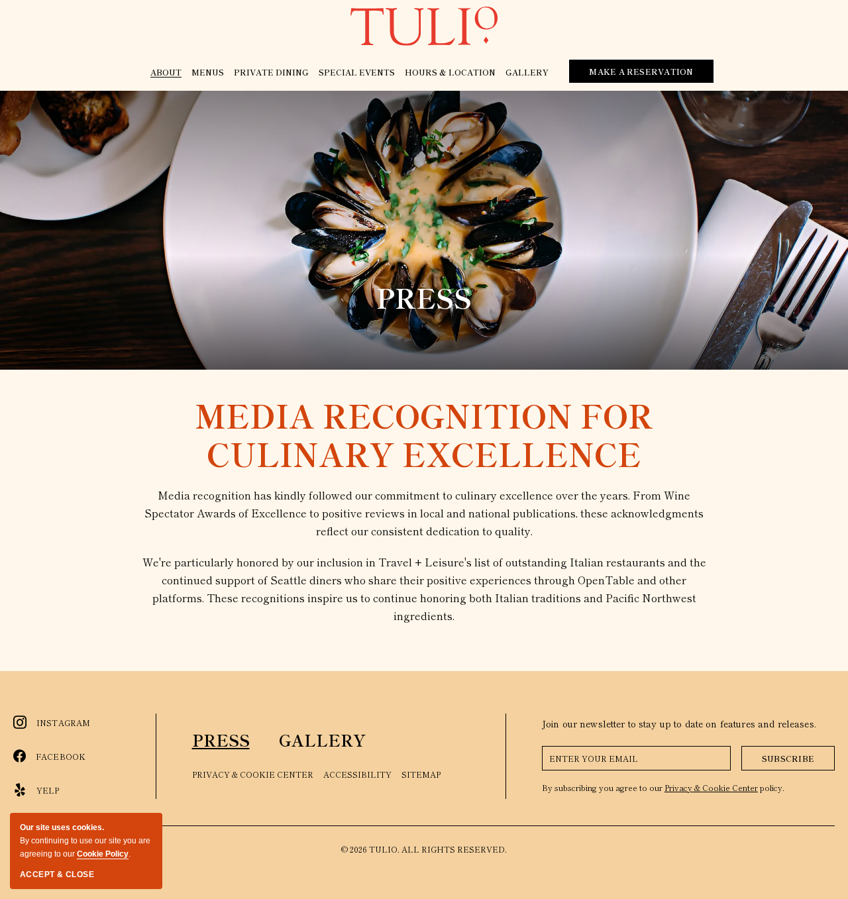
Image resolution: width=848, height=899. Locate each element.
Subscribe (788, 758)
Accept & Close (57, 874)
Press (424, 297)
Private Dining (271, 72)
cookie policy (103, 854)
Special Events (357, 72)
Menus (207, 72)
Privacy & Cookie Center (252, 774)
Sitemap (421, 774)
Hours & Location (450, 72)
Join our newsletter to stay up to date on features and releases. (679, 723)
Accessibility (357, 774)
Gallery (527, 72)
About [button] (166, 72)
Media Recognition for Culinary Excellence (424, 434)
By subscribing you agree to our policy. (663, 787)
